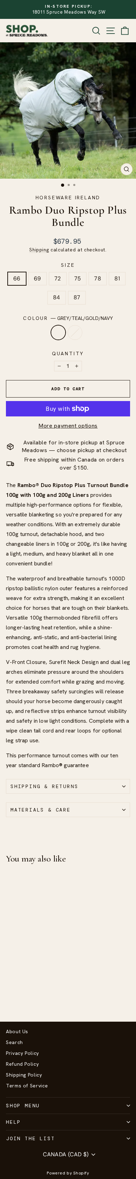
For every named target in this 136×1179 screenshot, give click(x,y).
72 (57, 278)
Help (13, 1122)
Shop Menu (23, 1105)
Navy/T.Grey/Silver (75, 333)
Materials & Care (40, 810)
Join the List (30, 1138)
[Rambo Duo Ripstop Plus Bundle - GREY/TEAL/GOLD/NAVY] (10, 997)
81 (117, 278)
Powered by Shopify (68, 1173)
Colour (68, 318)
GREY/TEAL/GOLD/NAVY (58, 333)
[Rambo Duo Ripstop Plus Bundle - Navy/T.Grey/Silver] (18, 997)
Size (68, 265)
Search (14, 1042)
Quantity (68, 353)
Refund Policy (22, 1064)
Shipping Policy (24, 1075)
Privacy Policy (22, 1053)
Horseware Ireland (68, 197)
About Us (17, 1031)
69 (37, 278)
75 (77, 278)
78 (97, 278)
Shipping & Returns (44, 786)
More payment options (68, 425)
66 (17, 278)
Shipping (39, 249)
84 (56, 297)
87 (77, 297)
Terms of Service (27, 1085)
